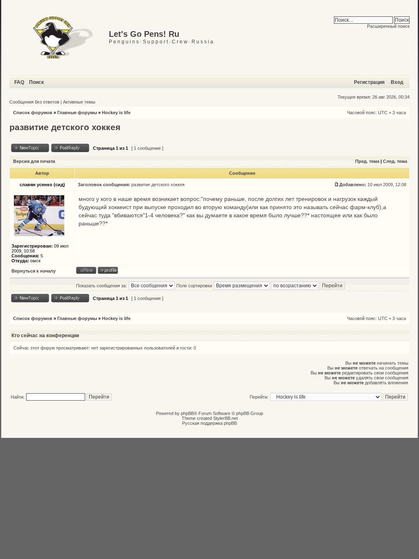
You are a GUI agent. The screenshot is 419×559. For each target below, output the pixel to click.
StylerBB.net (225, 418)
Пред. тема (367, 161)
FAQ (19, 82)
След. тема (395, 161)
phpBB (187, 413)
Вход (397, 82)
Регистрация (369, 82)
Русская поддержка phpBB (209, 423)
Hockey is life (116, 112)
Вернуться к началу (33, 270)
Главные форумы (77, 112)
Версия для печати (34, 161)
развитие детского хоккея (64, 127)
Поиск (36, 82)
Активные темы (79, 101)
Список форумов (32, 112)
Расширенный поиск (388, 26)
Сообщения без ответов (34, 101)
